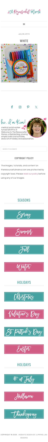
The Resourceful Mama (24, 11)
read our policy (30, 174)
